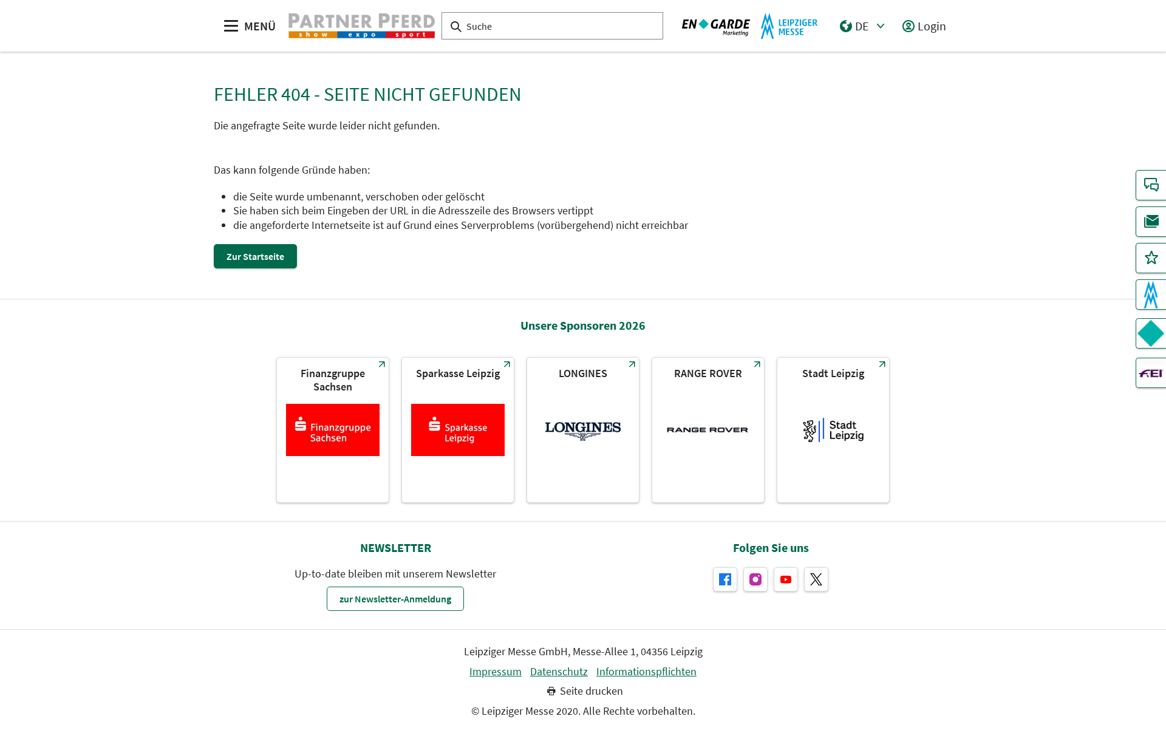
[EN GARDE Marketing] (1151, 333)
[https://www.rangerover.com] (708, 430)
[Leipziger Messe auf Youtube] (786, 579)
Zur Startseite (255, 256)
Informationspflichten (646, 671)
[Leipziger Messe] (750, 26)
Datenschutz (559, 671)
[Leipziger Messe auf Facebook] (725, 579)
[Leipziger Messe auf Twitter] (816, 579)
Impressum (495, 671)
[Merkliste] (1151, 258)
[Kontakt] (1151, 185)
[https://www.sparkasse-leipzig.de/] (458, 430)
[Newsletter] (1151, 221)
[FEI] (1151, 373)
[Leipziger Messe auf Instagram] (755, 579)
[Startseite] (362, 26)
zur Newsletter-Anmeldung (395, 599)
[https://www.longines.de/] (583, 430)
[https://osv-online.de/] (333, 430)
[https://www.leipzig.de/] (833, 430)
